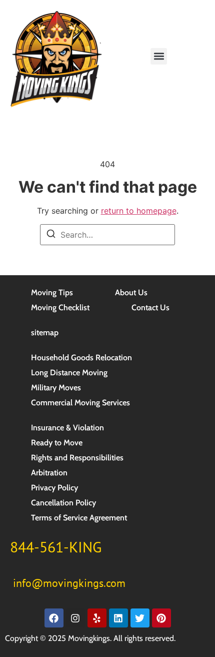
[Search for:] (107, 234)
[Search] (51, 235)
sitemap (44, 332)
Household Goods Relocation (81, 357)
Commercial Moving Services (80, 402)
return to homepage (138, 211)
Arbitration (49, 472)
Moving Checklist (60, 307)
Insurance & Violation (67, 427)
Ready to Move (56, 442)
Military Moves (56, 387)
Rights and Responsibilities (77, 457)
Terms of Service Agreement (79, 517)
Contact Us (151, 307)
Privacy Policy (54, 487)
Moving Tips (52, 292)
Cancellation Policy (63, 502)
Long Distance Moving (69, 372)
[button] (158, 56)
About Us (131, 292)
